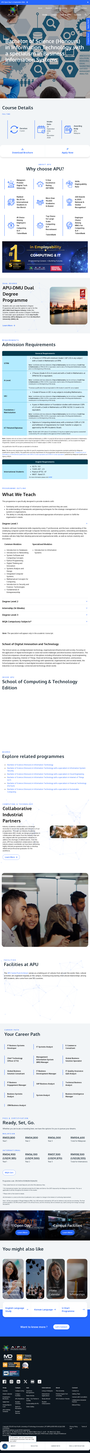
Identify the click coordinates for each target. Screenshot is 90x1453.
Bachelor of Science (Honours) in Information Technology (30, 765)
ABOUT (13, 1446)
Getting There (76, 1394)
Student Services (17, 1412)
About (58, 1388)
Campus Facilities (17, 1394)
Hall (27, 1388)
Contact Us (75, 1391)
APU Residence (19, 1399)
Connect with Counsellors (79, 1397)
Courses (5, 1391)
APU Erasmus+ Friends (62, 1399)
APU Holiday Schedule (6, 1410)
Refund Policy (76, 1405)
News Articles (30, 1395)
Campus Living (19, 1391)
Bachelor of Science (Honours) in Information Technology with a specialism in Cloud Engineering (45, 774)
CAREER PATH (55, 1446)
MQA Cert (9, 1173)
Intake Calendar (7, 1394)
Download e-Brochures (6, 1398)
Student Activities (18, 1402)
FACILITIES (34, 1446)
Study (4, 1388)
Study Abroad (46, 1399)
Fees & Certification (76, 1446)
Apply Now (6, 1402)
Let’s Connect (61, 1327)
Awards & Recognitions (30, 1391)
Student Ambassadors (46, 1402)
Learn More (8, 325)
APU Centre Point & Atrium (17, 973)
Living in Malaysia (47, 1391)
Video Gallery (30, 1406)
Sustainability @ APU (32, 1403)
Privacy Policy (74, 1426)
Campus (17, 1388)
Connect (75, 1388)
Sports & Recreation (18, 1407)
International (46, 1388)
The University (60, 1391)
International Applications (45, 1394)
